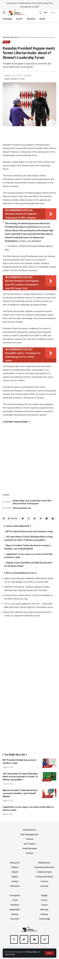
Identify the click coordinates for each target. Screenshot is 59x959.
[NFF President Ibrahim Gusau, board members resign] (49, 762)
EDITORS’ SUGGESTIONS (16, 421)
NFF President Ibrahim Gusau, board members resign (29, 531)
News (6, 42)
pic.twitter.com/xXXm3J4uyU (29, 241)
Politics (47, 796)
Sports (47, 766)
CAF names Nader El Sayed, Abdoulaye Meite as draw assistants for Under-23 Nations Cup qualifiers (20, 776)
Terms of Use (10, 954)
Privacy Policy (32, 952)
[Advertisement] (29, 27)
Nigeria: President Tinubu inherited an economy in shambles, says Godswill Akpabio (20, 793)
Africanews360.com (22, 508)
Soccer (47, 780)
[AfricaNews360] (16, 13)
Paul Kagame (33, 503)
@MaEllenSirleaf (40, 227)
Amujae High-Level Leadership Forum (29, 500)
